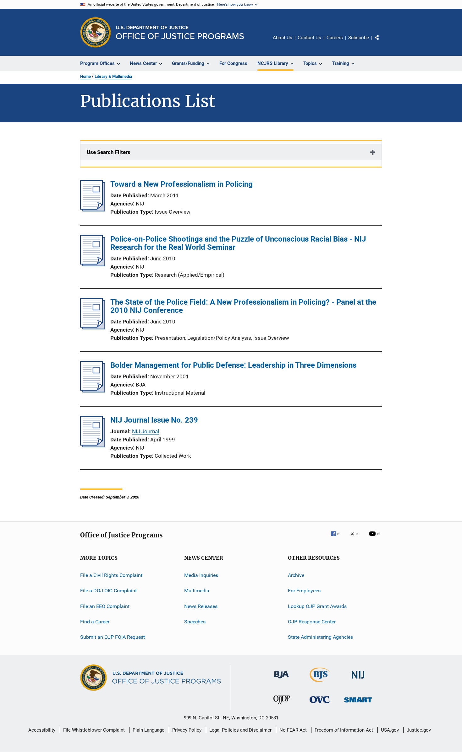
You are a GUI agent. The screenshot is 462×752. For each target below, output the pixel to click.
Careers (335, 37)
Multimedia (196, 591)
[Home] (180, 32)
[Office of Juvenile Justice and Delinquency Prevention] (281, 705)
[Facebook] (338, 538)
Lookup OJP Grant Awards (317, 606)
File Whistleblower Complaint (94, 730)
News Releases (200, 606)
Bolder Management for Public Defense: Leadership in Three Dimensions (233, 365)
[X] (357, 538)
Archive (296, 575)
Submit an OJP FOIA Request (112, 637)
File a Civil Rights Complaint (111, 575)
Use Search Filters (108, 152)
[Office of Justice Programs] (95, 32)
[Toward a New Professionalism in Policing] (92, 209)
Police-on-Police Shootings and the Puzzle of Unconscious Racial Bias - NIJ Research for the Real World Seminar (238, 243)
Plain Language (148, 730)
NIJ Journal (145, 431)
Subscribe (358, 37)
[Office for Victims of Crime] (320, 704)
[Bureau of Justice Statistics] (320, 683)
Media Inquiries (201, 575)
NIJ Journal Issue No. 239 (154, 420)
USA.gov (390, 730)
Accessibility (41, 730)
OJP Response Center (312, 622)
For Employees (304, 591)
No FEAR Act (293, 730)
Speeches (195, 622)
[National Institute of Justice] (358, 680)
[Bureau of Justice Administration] (281, 679)
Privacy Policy (186, 730)
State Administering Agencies (320, 637)
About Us (282, 37)
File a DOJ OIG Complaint (108, 591)
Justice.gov (419, 730)
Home (85, 76)
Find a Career (94, 622)
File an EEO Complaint (104, 606)
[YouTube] (375, 538)
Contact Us (309, 37)
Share (382, 42)
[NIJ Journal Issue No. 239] (92, 445)
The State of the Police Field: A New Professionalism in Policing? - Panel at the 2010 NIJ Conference (243, 306)
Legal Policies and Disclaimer (240, 730)
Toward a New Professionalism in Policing (181, 184)
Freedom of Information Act (344, 730)
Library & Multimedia (113, 76)
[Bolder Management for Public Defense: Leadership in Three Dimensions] (92, 390)
